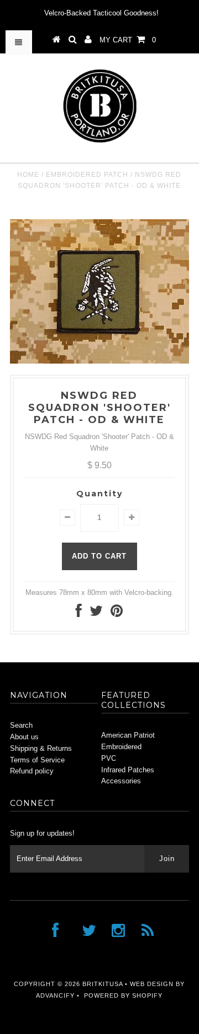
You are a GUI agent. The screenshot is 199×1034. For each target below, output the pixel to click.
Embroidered (121, 747)
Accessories (121, 781)
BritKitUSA (102, 984)
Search (21, 725)
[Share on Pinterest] (117, 613)
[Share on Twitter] (96, 613)
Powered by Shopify (123, 995)
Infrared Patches (127, 770)
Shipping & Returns (41, 748)
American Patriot (128, 735)
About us (24, 737)
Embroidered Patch (87, 174)
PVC (108, 758)
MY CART (128, 40)
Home (28, 174)
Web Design (152, 984)
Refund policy (32, 771)
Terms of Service (37, 760)
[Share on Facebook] (79, 613)
